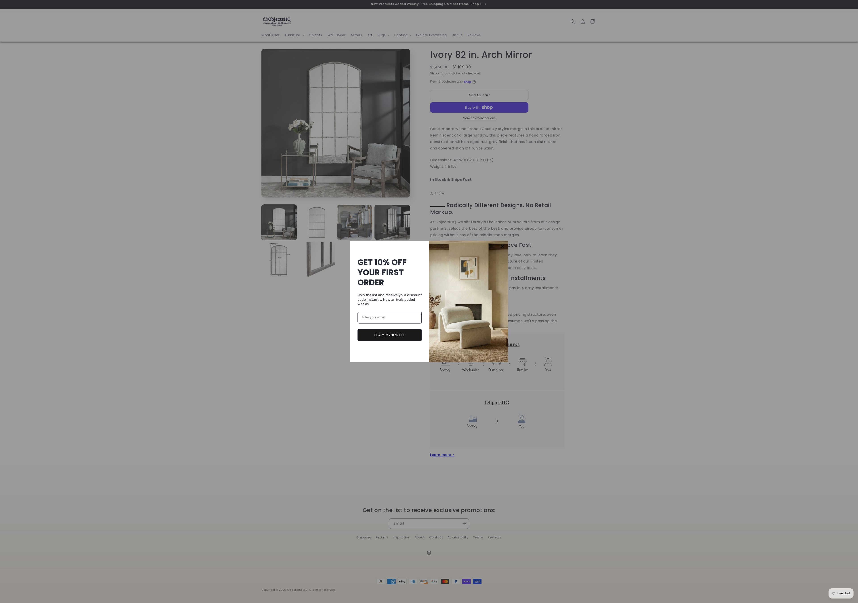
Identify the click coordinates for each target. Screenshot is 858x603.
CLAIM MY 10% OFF (389, 335)
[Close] (502, 246)
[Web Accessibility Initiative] (2, 592)
